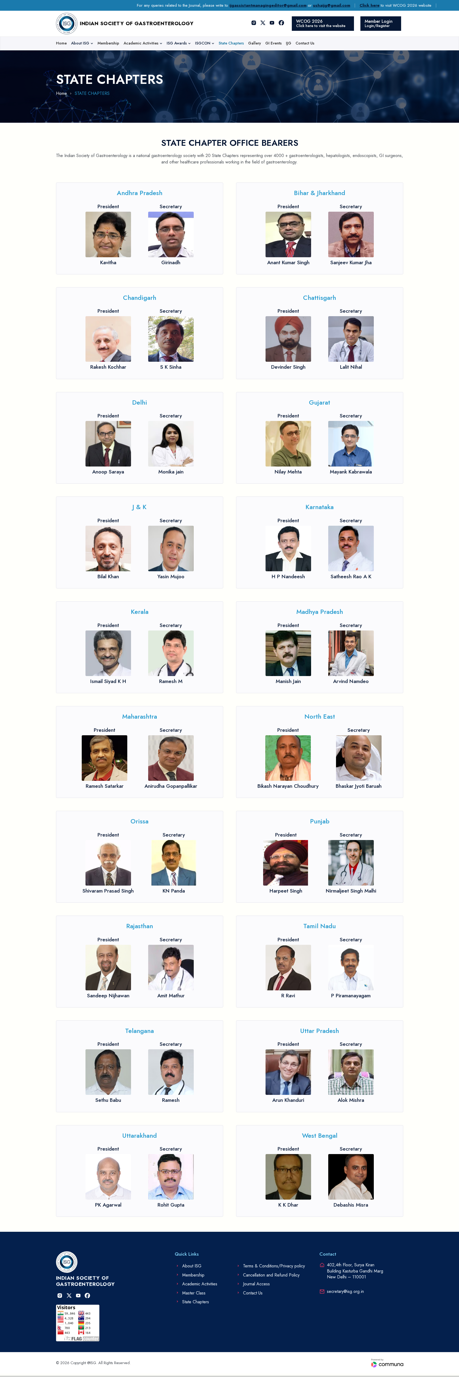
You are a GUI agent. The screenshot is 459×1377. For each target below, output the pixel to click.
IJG (288, 43)
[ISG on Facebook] (281, 24)
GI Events (273, 43)
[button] (82, 43)
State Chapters (231, 43)
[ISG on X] (263, 24)
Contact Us (305, 43)
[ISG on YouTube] (272, 24)
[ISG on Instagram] (254, 24)
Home (61, 43)
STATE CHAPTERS (92, 93)
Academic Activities (141, 43)
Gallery (254, 43)
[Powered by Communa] (387, 1363)
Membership (108, 43)
